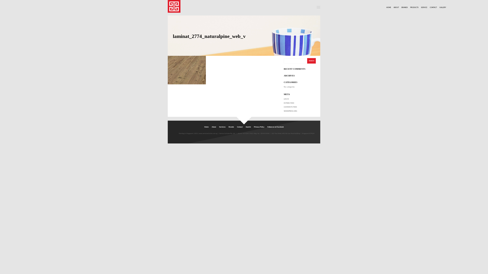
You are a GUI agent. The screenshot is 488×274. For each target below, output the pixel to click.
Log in (286, 99)
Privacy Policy (259, 127)
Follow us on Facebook (275, 127)
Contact (433, 7)
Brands (404, 7)
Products (414, 7)
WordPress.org (290, 111)
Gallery (442, 7)
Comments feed (290, 107)
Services (222, 127)
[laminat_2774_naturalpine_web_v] (187, 70)
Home (388, 7)
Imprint (248, 127)
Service (424, 7)
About (396, 7)
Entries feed (289, 103)
